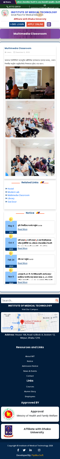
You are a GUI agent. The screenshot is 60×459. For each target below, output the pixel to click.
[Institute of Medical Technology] (5, 13)
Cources (30, 386)
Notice (30, 361)
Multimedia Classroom (18, 195)
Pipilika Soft (38, 455)
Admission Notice (30, 366)
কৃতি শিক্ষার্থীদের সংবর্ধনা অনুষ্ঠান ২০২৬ (30, 225)
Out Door (12, 201)
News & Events (30, 371)
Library (10, 198)
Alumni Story (30, 391)
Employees (30, 396)
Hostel (10, 188)
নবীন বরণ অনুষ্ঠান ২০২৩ (25, 259)
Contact (30, 376)
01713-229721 (15, 7)
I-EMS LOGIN (17, 24)
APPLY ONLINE (35, 24)
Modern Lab (13, 192)
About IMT (30, 356)
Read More (22, 229)
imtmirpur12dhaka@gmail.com (45, 8)
